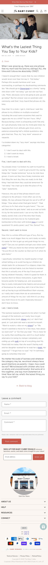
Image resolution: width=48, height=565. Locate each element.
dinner (23, 319)
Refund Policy (36, 556)
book (40, 347)
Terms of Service (12, 556)
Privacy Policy (25, 556)
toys (34, 222)
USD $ (24, 528)
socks (4, 248)
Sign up (39, 457)
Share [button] (6, 61)
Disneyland (24, 88)
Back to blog (25, 385)
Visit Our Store (24, 496)
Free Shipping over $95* (24, 6)
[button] (2, 11)
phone (30, 325)
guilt (17, 341)
